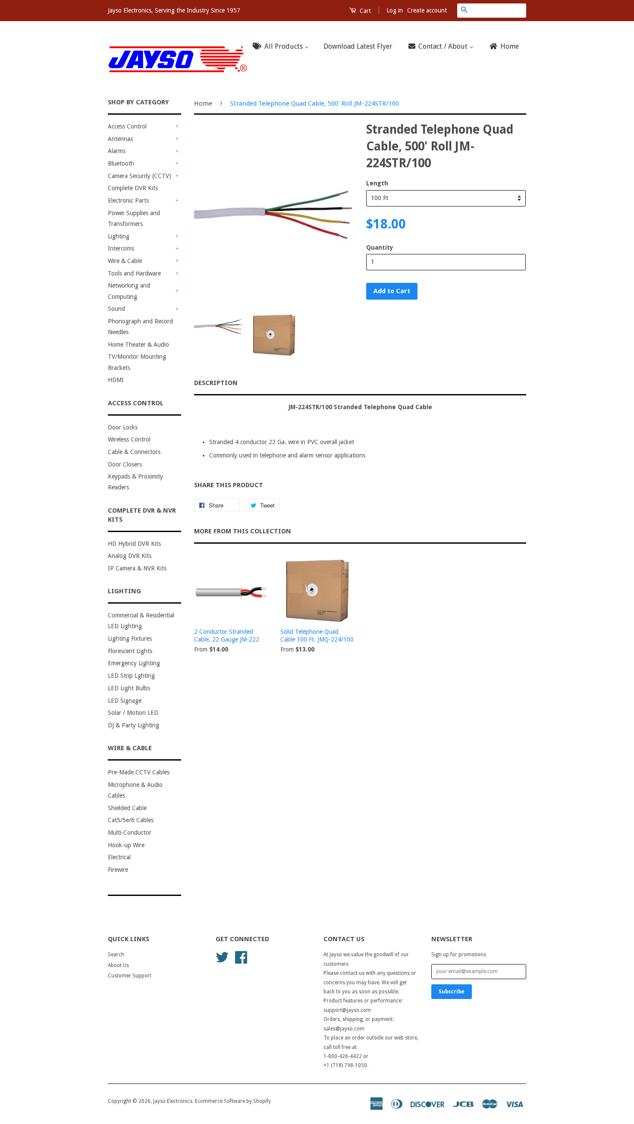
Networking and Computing (129, 291)
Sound (116, 308)
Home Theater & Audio (138, 344)
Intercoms (121, 248)
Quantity (379, 247)
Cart (364, 10)
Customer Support (129, 976)
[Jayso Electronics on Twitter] (222, 957)
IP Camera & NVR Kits (137, 568)
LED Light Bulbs (129, 688)
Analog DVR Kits (129, 555)
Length (377, 183)
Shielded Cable (127, 808)
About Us (118, 965)
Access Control (127, 126)
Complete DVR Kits (133, 188)
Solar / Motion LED (133, 712)
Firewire (118, 869)
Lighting (118, 236)
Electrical (119, 857)
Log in (394, 10)
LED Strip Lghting (131, 675)
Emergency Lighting (134, 663)
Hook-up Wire (126, 845)
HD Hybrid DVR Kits (134, 543)
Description (216, 383)
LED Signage (124, 700)
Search (116, 955)
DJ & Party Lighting (133, 725)
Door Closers (125, 464)
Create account (427, 10)
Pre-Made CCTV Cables (138, 772)
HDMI (116, 379)
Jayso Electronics (172, 1101)
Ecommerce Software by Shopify (233, 1101)
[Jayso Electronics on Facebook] (241, 957)
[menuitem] (283, 46)
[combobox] (498, 10)
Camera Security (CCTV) (139, 175)
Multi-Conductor (129, 832)
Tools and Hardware (134, 273)
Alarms (117, 150)
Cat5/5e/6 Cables (131, 820)
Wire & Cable (125, 260)
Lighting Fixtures (130, 638)
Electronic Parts (128, 200)
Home (203, 103)
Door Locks (123, 427)
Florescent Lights (130, 651)
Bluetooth (121, 163)
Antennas (120, 138)
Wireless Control (129, 439)
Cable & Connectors (134, 451)
